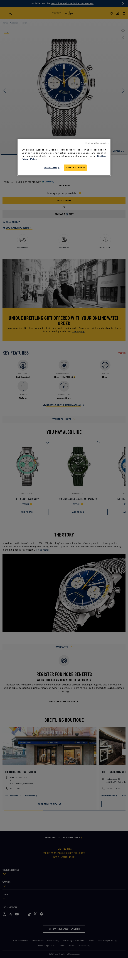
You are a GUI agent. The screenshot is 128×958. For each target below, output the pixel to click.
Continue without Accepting (96, 143)
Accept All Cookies (75, 167)
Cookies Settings (51, 167)
